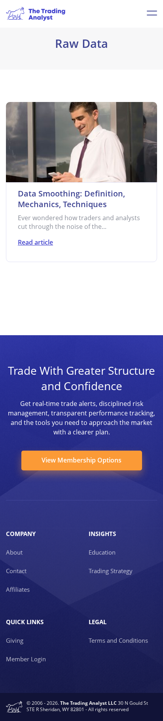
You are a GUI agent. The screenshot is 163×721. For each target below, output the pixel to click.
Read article (35, 242)
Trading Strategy (111, 571)
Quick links (25, 622)
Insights (102, 534)
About (14, 552)
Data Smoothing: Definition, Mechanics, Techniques (71, 199)
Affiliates (18, 589)
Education (102, 552)
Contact (16, 571)
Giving (14, 640)
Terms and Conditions (118, 640)
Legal (97, 622)
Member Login (26, 659)
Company (21, 534)
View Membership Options (81, 460)
